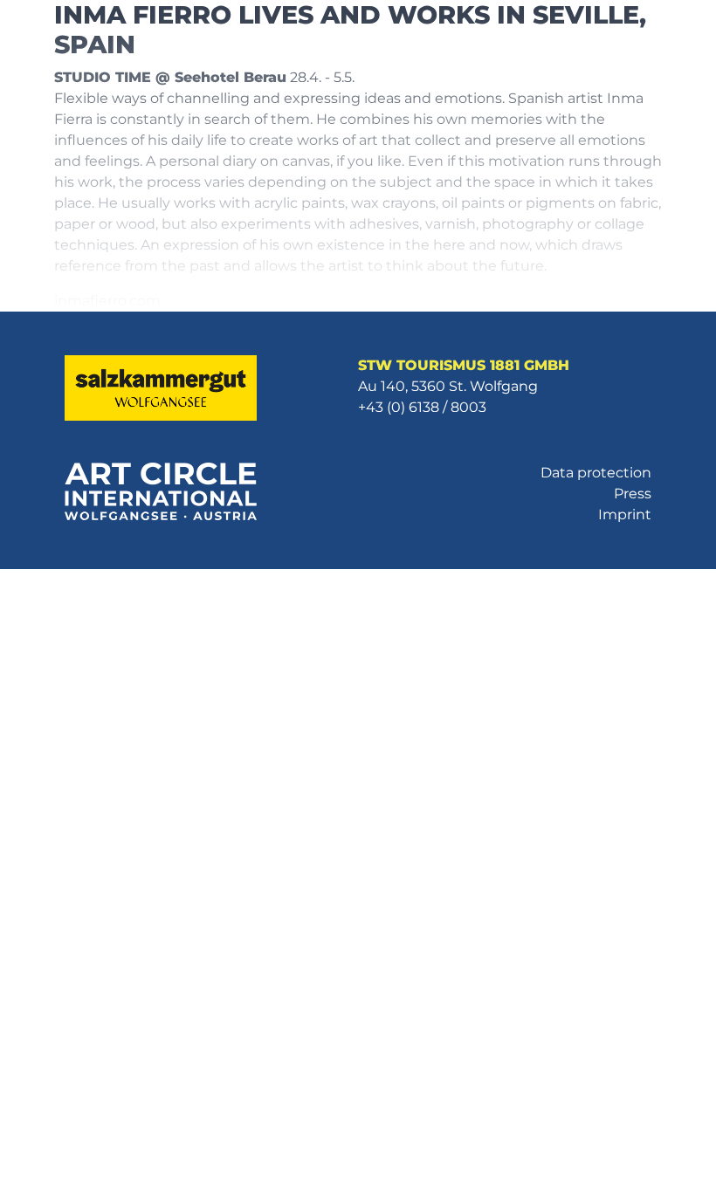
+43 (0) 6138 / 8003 (422, 407)
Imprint (624, 514)
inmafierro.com (107, 300)
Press (632, 493)
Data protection (595, 472)
